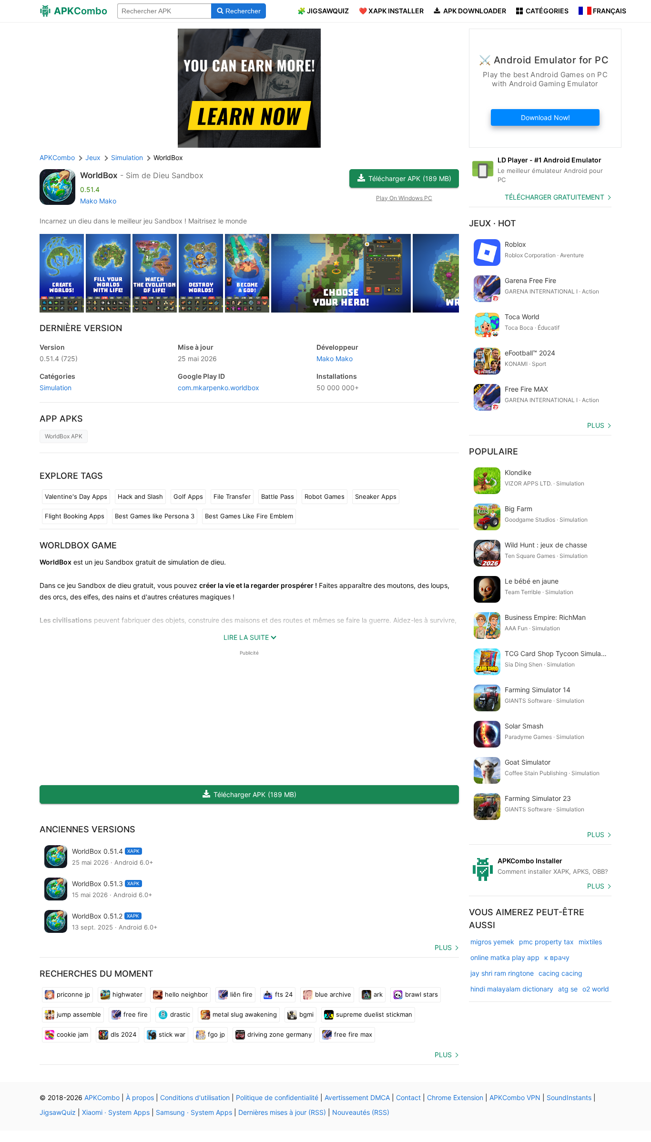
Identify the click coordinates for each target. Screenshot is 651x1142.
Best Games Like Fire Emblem (249, 516)
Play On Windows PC (404, 198)
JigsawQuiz (58, 1112)
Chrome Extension (455, 1097)
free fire (135, 1014)
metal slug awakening (245, 1014)
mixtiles (590, 942)
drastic (180, 1014)
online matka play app (504, 957)
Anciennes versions (87, 829)
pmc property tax (546, 942)
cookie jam (72, 1034)
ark (378, 994)
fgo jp (216, 1034)
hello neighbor (186, 994)
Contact (408, 1097)
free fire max (353, 1034)
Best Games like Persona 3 (154, 516)
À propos (140, 1097)
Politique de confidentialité (277, 1097)
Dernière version (81, 328)
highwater (127, 994)
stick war (172, 1034)
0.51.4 (59, 358)
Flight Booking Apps (74, 516)
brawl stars (421, 994)
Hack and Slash (140, 496)
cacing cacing (560, 973)
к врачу (557, 957)
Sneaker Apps (376, 496)
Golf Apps (188, 496)
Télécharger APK (409, 178)
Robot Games (325, 496)
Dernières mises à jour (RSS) (282, 1112)
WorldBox (99, 175)
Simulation (55, 388)
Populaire (493, 451)
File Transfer (232, 496)
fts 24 (284, 994)
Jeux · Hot (492, 223)
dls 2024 (123, 1034)
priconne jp (73, 994)
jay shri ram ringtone (502, 973)
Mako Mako (98, 201)
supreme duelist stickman (374, 1014)
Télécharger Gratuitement (554, 197)
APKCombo (57, 157)
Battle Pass (277, 496)
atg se (568, 989)
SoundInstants (569, 1097)
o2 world (595, 989)
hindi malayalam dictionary (511, 989)
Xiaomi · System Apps (116, 1112)
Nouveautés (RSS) (360, 1112)
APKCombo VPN (514, 1097)
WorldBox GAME (78, 545)
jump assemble (79, 1014)
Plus (443, 947)
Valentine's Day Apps (76, 496)
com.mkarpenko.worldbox (218, 388)
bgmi (306, 1014)
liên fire (241, 994)
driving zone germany (279, 1034)
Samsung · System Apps (194, 1112)
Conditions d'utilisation (195, 1097)
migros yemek (492, 942)
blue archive (333, 994)
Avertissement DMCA (357, 1097)
